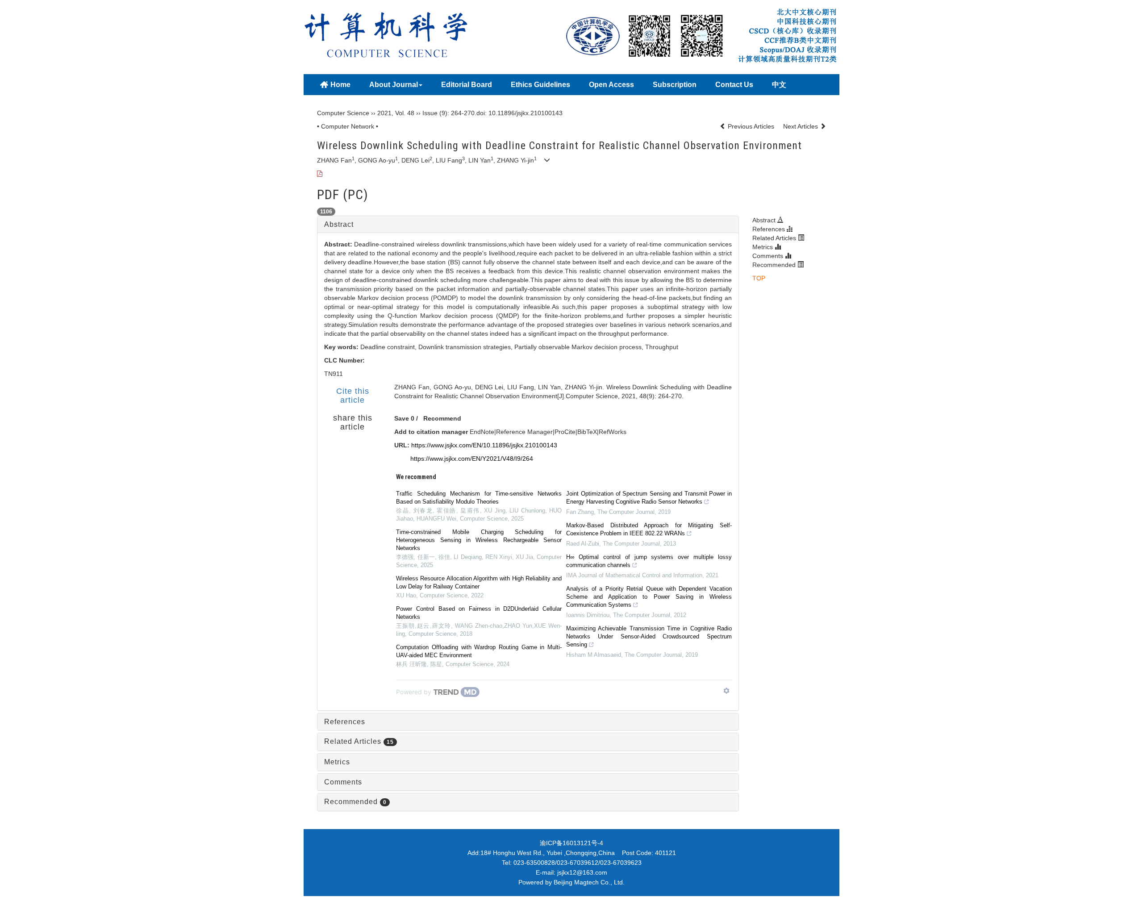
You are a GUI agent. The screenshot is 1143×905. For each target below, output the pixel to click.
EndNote (482, 431)
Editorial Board (466, 84)
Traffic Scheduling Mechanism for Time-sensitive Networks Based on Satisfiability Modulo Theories (479, 497)
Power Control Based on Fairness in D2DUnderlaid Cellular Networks (479, 612)
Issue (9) (434, 113)
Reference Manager (524, 431)
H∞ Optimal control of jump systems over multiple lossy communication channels (649, 561)
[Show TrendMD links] (726, 690)
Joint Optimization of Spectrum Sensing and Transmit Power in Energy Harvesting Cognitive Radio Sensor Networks (649, 497)
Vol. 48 (404, 113)
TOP (758, 278)
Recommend (442, 418)
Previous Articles (751, 126)
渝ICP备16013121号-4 (571, 843)
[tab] (527, 224)
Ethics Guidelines (540, 84)
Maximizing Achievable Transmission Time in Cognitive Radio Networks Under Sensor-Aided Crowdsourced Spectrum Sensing (649, 636)
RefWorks (612, 431)
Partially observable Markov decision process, (579, 346)
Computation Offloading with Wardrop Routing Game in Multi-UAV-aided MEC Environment (479, 651)
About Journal (393, 84)
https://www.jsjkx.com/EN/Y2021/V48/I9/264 (471, 458)
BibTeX (587, 431)
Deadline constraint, (389, 346)
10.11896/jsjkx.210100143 (525, 113)
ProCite (565, 431)
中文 (779, 84)
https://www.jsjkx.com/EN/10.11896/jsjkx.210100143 (484, 445)
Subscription (675, 84)
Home (340, 84)
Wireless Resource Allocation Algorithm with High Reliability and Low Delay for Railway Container (479, 582)
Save (401, 418)
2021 (384, 113)
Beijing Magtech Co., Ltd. (589, 882)
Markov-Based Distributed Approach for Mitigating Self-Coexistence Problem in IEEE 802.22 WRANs (649, 529)
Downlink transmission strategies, (466, 346)
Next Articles (801, 126)
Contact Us (734, 84)
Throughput (661, 346)
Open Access (611, 84)
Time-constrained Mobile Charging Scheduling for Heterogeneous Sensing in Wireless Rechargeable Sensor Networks (479, 540)
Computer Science (343, 113)
